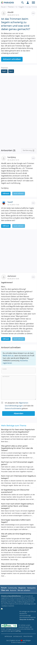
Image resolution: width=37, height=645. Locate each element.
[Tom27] (4, 203)
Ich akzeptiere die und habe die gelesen (19, 405)
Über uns (5, 590)
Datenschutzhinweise (13, 408)
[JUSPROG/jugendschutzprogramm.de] (9, 625)
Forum (3, 7)
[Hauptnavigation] (33, 2)
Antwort (6, 376)
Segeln (21, 7)
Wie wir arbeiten (24, 590)
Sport (11, 71)
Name (4, 369)
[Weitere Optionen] (33, 13)
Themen (11, 7)
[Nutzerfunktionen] (27, 2)
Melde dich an (8, 355)
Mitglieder (22, 588)
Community (12, 588)
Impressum (8, 636)
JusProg (18, 631)
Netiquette (31, 588)
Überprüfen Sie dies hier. (26, 619)
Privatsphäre (27, 636)
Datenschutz (17, 636)
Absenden (18, 413)
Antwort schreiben (12, 59)
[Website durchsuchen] (22, 2)
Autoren (13, 590)
